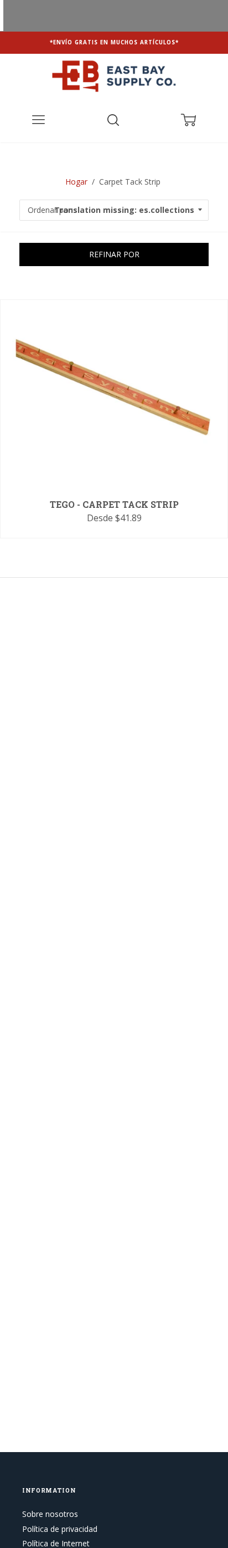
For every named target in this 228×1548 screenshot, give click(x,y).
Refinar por (114, 254)
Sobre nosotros (50, 1514)
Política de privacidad (59, 1529)
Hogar (76, 181)
